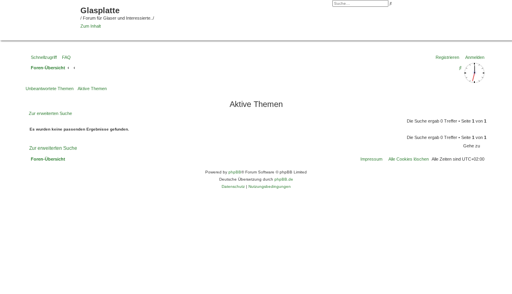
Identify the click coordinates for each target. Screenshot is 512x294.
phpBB (234, 172)
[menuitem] (65, 57)
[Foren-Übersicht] (41, 19)
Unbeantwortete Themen (50, 88)
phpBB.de (283, 179)
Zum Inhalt (90, 26)
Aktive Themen (92, 88)
